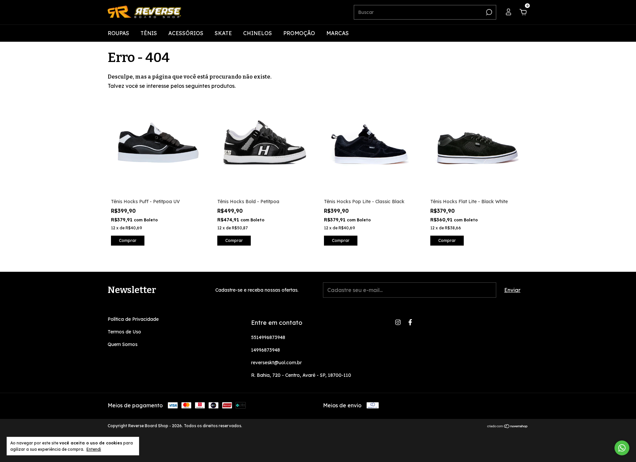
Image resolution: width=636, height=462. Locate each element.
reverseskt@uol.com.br (276, 363)
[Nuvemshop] (507, 426)
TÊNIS (148, 33)
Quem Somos (122, 344)
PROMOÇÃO (299, 33)
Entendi (93, 449)
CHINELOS (257, 33)
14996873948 (265, 350)
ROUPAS (118, 33)
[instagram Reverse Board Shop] (398, 322)
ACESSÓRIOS (185, 33)
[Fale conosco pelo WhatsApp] (621, 447)
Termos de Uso (124, 332)
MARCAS (337, 33)
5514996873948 (268, 337)
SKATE (223, 33)
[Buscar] (488, 12)
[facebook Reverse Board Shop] (410, 322)
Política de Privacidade (133, 319)
